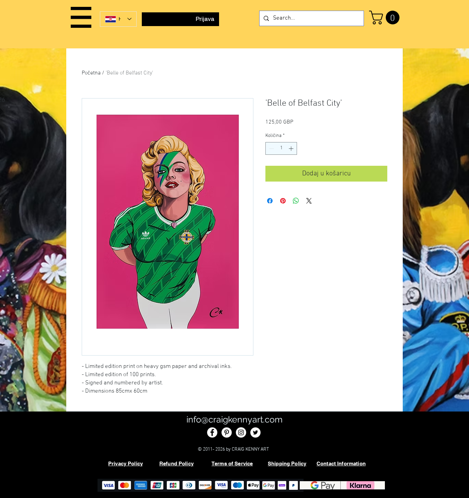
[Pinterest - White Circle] (226, 432)
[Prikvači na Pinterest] (283, 201)
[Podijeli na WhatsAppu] (296, 201)
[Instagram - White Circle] (241, 432)
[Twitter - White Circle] (255, 432)
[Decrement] (270, 148)
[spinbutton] (281, 148)
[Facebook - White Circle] (212, 432)
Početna (91, 73)
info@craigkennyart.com (234, 419)
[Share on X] (309, 201)
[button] (81, 17)
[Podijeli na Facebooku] (270, 201)
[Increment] (291, 148)
